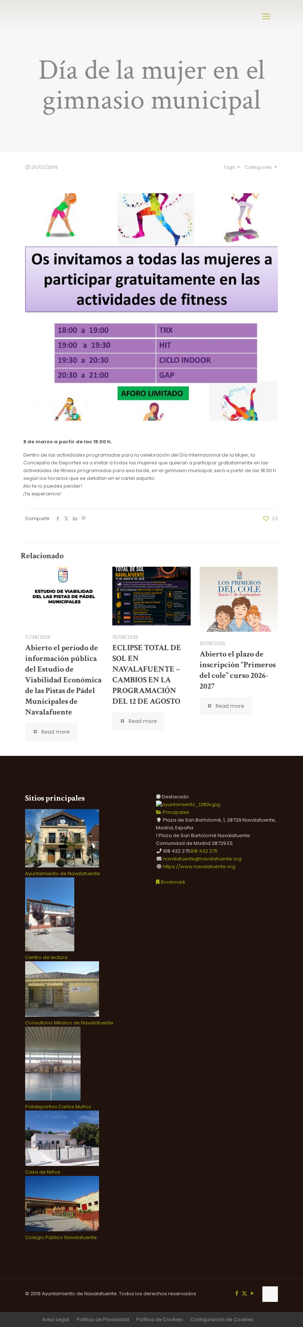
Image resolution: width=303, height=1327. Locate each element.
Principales (175, 812)
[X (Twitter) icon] (244, 1293)
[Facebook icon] (236, 1293)
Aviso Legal (55, 1319)
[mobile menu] (266, 16)
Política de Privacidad (102, 1319)
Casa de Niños (42, 1172)
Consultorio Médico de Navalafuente (69, 1022)
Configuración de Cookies (221, 1319)
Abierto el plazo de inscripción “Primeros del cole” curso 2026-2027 (238, 670)
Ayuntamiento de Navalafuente (62, 873)
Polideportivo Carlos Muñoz (58, 1106)
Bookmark (172, 882)
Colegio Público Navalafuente (61, 1237)
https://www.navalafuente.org (199, 866)
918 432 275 (204, 850)
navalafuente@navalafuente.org (202, 858)
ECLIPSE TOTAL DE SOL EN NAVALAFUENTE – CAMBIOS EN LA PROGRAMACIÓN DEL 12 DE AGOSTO (146, 674)
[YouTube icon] (252, 1293)
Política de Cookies (159, 1319)
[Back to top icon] (270, 1294)
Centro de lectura (46, 957)
